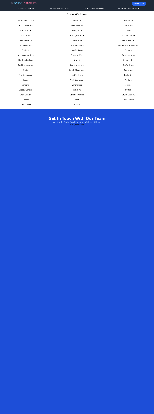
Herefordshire (77, 50)
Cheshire (77, 20)
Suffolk (128, 90)
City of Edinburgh (77, 95)
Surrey (128, 85)
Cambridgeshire (77, 65)
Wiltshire (77, 90)
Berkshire (128, 75)
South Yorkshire (25, 25)
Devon (77, 104)
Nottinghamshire (77, 35)
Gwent (77, 60)
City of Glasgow (128, 95)
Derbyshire (77, 30)
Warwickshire (25, 45)
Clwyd (128, 30)
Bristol (25, 70)
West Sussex (128, 99)
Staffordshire (25, 30)
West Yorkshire (77, 25)
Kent (77, 99)
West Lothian (25, 95)
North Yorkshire (128, 35)
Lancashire (128, 25)
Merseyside (128, 20)
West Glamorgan (77, 80)
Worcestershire (77, 45)
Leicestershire (128, 40)
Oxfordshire (128, 60)
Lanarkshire (77, 85)
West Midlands (25, 40)
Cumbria (128, 50)
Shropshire (25, 35)
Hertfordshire (77, 75)
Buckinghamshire (25, 65)
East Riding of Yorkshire (128, 45)
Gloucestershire (128, 55)
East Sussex (26, 104)
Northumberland (25, 60)
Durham (25, 50)
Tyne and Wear (77, 55)
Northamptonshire (26, 55)
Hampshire (25, 85)
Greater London (25, 90)
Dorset (26, 99)
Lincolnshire (77, 40)
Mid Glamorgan (25, 75)
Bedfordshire (128, 65)
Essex (25, 80)
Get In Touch (139, 3)
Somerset (128, 70)
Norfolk (128, 80)
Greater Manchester (25, 20)
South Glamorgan (77, 70)
